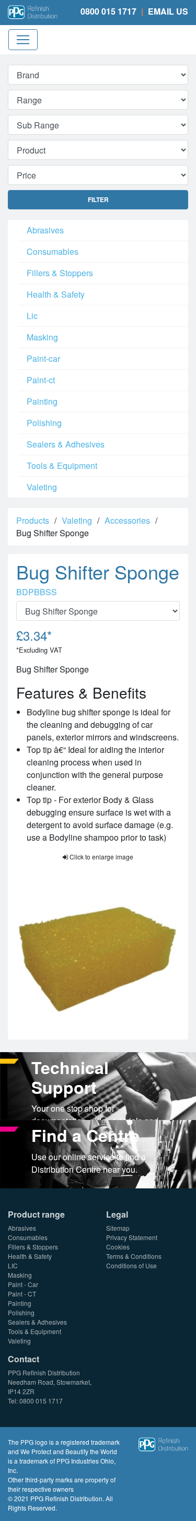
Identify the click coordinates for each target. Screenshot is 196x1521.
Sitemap (118, 1227)
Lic (32, 316)
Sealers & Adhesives (66, 444)
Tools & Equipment (62, 465)
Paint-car (43, 358)
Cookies (118, 1246)
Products (32, 520)
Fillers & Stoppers (60, 273)
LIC (13, 1265)
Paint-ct (41, 380)
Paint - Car (23, 1284)
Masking (42, 337)
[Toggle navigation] (23, 39)
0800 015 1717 (108, 11)
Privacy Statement (131, 1237)
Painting (42, 401)
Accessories (127, 520)
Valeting (42, 487)
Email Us (168, 11)
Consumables (52, 251)
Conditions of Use (131, 1265)
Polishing (44, 423)
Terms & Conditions (134, 1256)
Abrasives (45, 230)
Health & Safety (56, 294)
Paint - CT (22, 1293)
